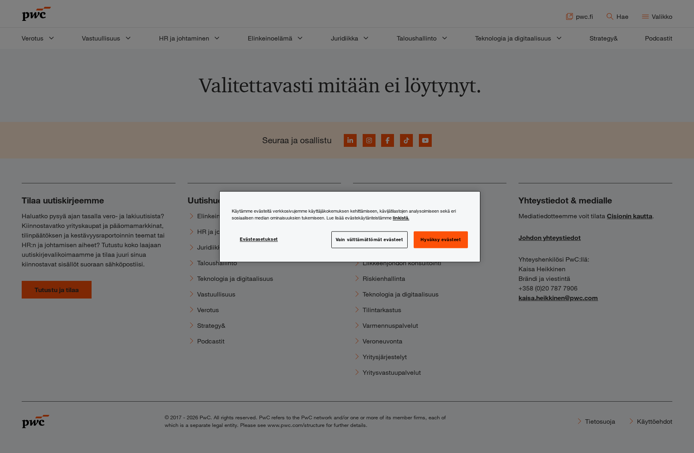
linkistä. (401, 217)
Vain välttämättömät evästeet (369, 239)
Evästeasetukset (259, 239)
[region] (349, 226)
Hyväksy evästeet (440, 239)
